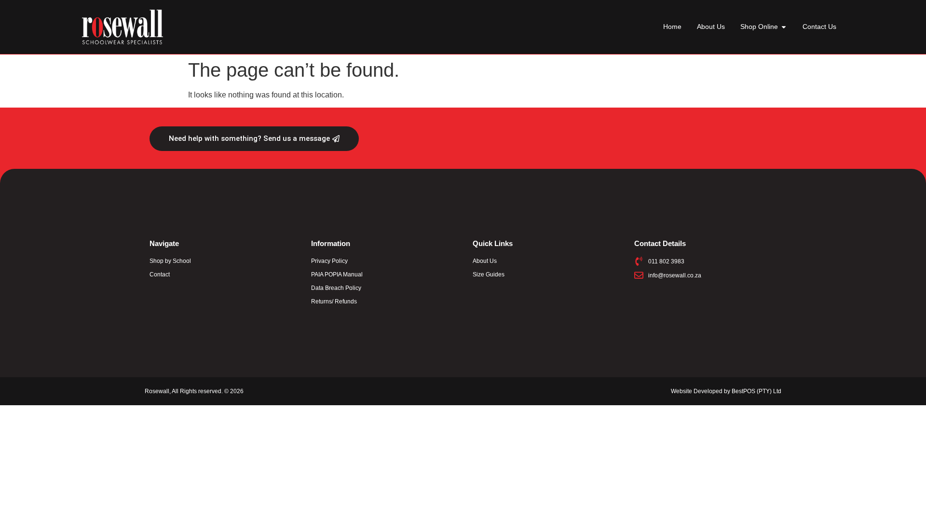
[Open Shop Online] (783, 27)
